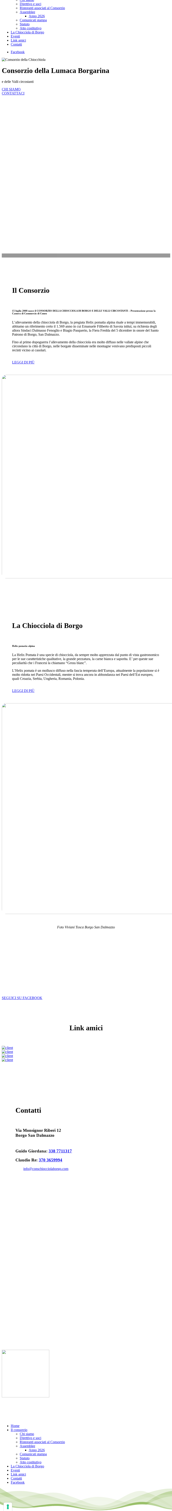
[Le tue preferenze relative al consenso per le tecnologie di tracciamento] (8, 1506)
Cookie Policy (66, 1408)
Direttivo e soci (30, 1438)
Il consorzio (19, 1430)
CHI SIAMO (11, 89)
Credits (85, 1408)
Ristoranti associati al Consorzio (42, 1442)
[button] (23, 362)
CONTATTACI (13, 93)
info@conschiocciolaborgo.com (45, 1169)
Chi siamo (27, 1434)
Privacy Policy (42, 1408)
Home (15, 1426)
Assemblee (27, 1446)
